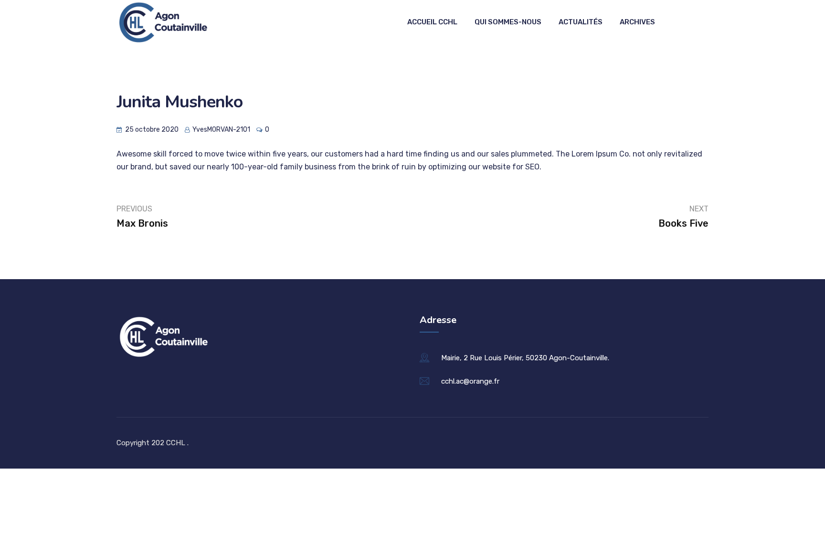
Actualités (581, 22)
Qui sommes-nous (508, 22)
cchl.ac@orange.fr (470, 381)
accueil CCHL (432, 22)
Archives (637, 22)
